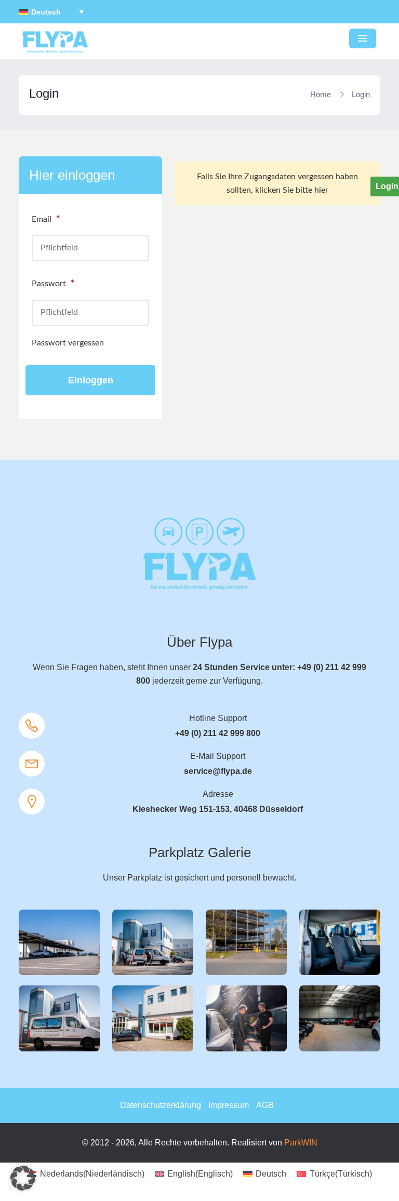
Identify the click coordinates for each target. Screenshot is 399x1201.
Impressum (228, 1105)
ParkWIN (300, 1142)
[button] (23, 1178)
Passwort (53, 283)
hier (321, 190)
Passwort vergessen (68, 343)
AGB (265, 1105)
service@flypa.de (218, 771)
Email (46, 219)
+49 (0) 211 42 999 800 (217, 733)
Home (320, 94)
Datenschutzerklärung (160, 1105)
